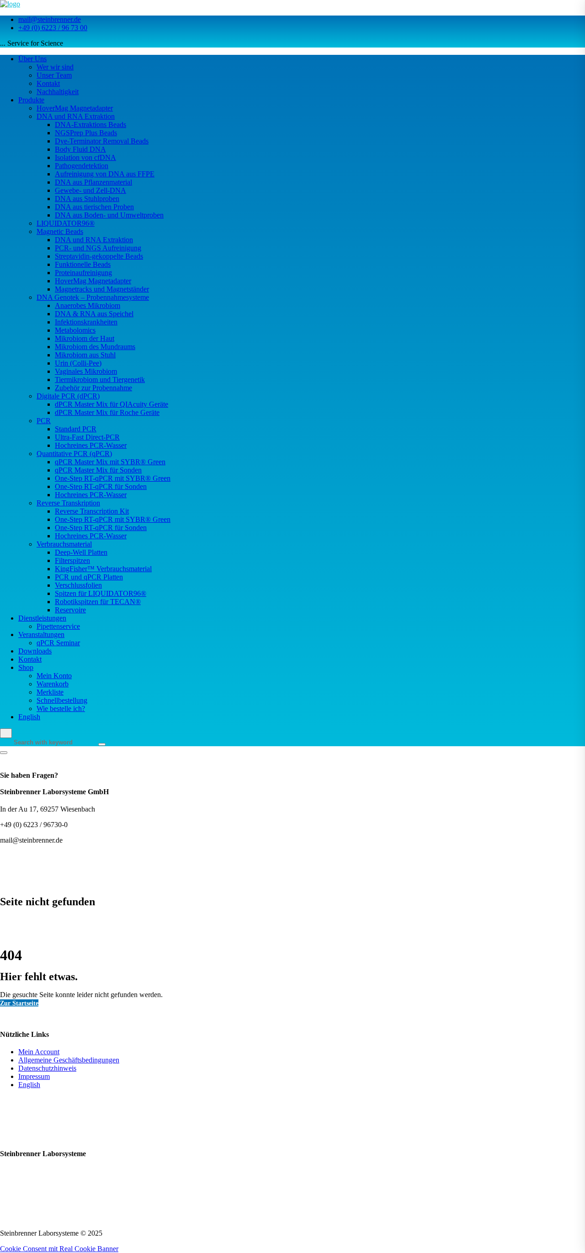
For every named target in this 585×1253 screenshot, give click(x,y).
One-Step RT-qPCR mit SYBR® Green (112, 478)
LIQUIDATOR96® (66, 223)
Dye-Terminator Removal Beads (102, 141)
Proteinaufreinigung (83, 272)
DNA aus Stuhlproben (87, 198)
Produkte (31, 100)
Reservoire (70, 610)
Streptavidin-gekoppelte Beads (99, 256)
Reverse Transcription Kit (92, 511)
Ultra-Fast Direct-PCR (87, 437)
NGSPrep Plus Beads (86, 133)
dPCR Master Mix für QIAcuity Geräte (111, 404)
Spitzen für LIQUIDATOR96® (100, 593)
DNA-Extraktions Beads (90, 124)
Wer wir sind (55, 67)
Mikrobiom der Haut (84, 338)
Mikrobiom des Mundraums (95, 346)
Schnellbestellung (62, 700)
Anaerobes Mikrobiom (87, 305)
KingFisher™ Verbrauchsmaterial (103, 569)
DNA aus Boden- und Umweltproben (109, 215)
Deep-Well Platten (81, 552)
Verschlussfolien (78, 585)
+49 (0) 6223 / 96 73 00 (52, 28)
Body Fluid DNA (80, 149)
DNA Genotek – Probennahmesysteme (93, 297)
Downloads (35, 651)
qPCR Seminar (58, 643)
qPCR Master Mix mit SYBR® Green (110, 462)
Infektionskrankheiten (86, 322)
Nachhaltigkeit (58, 92)
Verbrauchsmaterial (64, 544)
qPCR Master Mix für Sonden (98, 470)
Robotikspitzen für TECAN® (98, 601)
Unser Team (54, 75)
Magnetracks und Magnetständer (102, 289)
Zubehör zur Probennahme (93, 388)
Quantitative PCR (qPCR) (74, 453)
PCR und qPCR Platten (89, 577)
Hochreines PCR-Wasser (91, 445)
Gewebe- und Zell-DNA (90, 190)
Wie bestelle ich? (61, 708)
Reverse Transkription (68, 503)
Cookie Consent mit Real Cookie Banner (59, 1249)
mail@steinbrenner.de (49, 19)
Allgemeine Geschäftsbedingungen (68, 1060)
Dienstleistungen (42, 618)
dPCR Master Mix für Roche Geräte (107, 412)
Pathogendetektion (81, 166)
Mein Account (38, 1052)
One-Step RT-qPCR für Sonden (101, 486)
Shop (25, 667)
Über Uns (32, 59)
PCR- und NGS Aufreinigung (98, 248)
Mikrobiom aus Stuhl (85, 355)
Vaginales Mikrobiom (86, 371)
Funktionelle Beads (83, 264)
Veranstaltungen (41, 634)
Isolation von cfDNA (85, 157)
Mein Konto (54, 676)
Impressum (34, 1076)
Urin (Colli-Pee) (78, 363)
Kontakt (48, 83)
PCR (44, 421)
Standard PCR (75, 429)
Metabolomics (75, 330)
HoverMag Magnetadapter (75, 108)
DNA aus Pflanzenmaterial (93, 182)
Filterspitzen (72, 560)
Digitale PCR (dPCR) (68, 396)
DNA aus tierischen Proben (94, 207)
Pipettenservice (58, 626)
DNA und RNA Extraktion (76, 116)
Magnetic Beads (60, 231)
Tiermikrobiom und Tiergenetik (100, 379)
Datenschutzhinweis (47, 1068)
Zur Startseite (19, 1003)
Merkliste (50, 692)
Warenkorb (53, 684)
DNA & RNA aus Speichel (94, 314)
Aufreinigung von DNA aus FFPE (104, 174)
